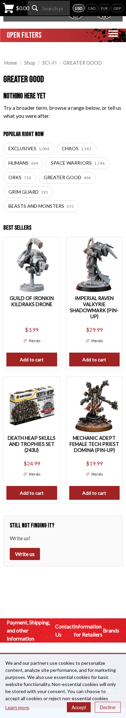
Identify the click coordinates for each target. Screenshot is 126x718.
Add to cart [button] (32, 359)
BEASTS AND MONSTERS (41, 206)
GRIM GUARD (28, 192)
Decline (108, 707)
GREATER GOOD (67, 177)
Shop (29, 63)
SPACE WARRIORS (77, 163)
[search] (35, 8)
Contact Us (64, 630)
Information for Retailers (88, 630)
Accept (79, 707)
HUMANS (23, 163)
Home (10, 63)
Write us (25, 554)
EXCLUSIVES (28, 148)
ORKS (19, 177)
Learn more (17, 707)
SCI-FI (49, 63)
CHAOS (76, 148)
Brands (111, 630)
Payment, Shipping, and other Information (28, 630)
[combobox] (49, 8)
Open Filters (24, 35)
